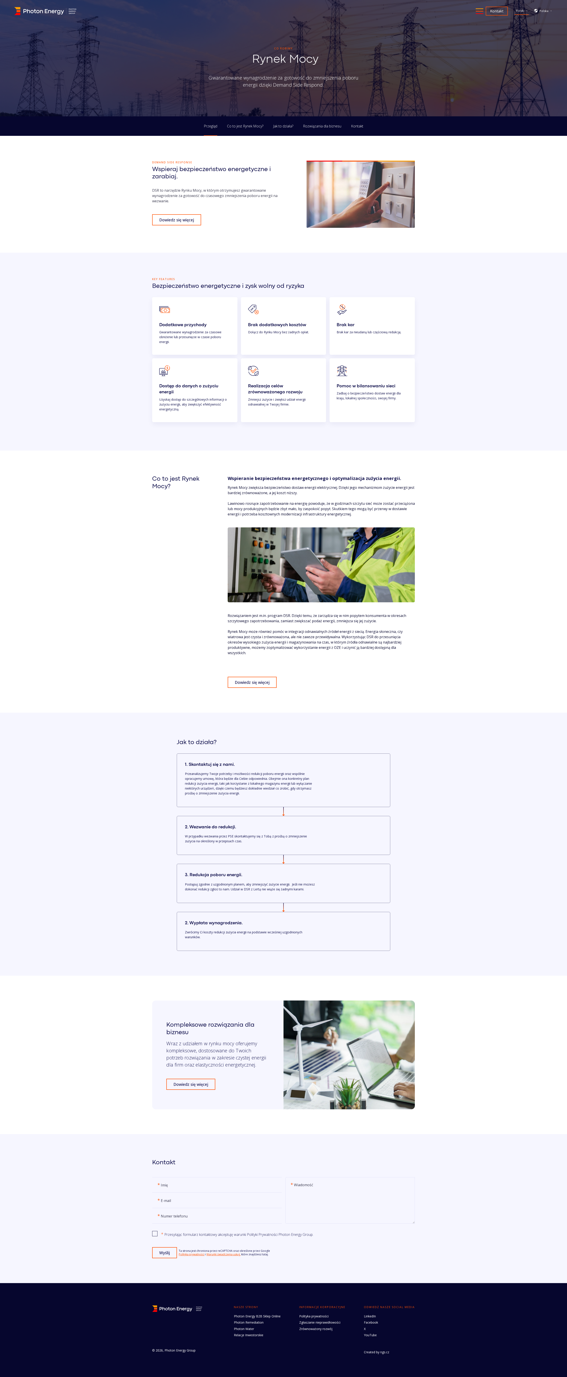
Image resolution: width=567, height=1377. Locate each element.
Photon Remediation (249, 1322)
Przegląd (210, 126)
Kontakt (357, 126)
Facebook (371, 1322)
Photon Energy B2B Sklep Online (257, 1316)
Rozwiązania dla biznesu (322, 126)
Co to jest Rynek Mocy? (245, 126)
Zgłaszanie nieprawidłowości (319, 1322)
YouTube (370, 1335)
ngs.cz (384, 1352)
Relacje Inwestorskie (248, 1335)
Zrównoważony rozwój (315, 1329)
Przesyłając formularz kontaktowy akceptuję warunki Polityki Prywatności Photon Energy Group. (237, 1234)
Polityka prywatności (191, 1254)
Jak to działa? (283, 126)
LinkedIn (370, 1316)
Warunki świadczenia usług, (223, 1254)
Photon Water (244, 1329)
